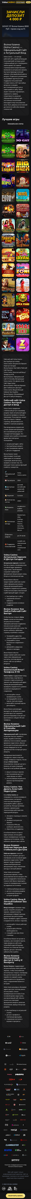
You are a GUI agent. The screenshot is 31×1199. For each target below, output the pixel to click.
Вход (28, 2)
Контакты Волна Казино (15, 1166)
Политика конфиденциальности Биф (15, 1165)
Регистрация (20, 2)
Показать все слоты (15, 124)
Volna (8, 2)
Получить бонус (15, 1196)
